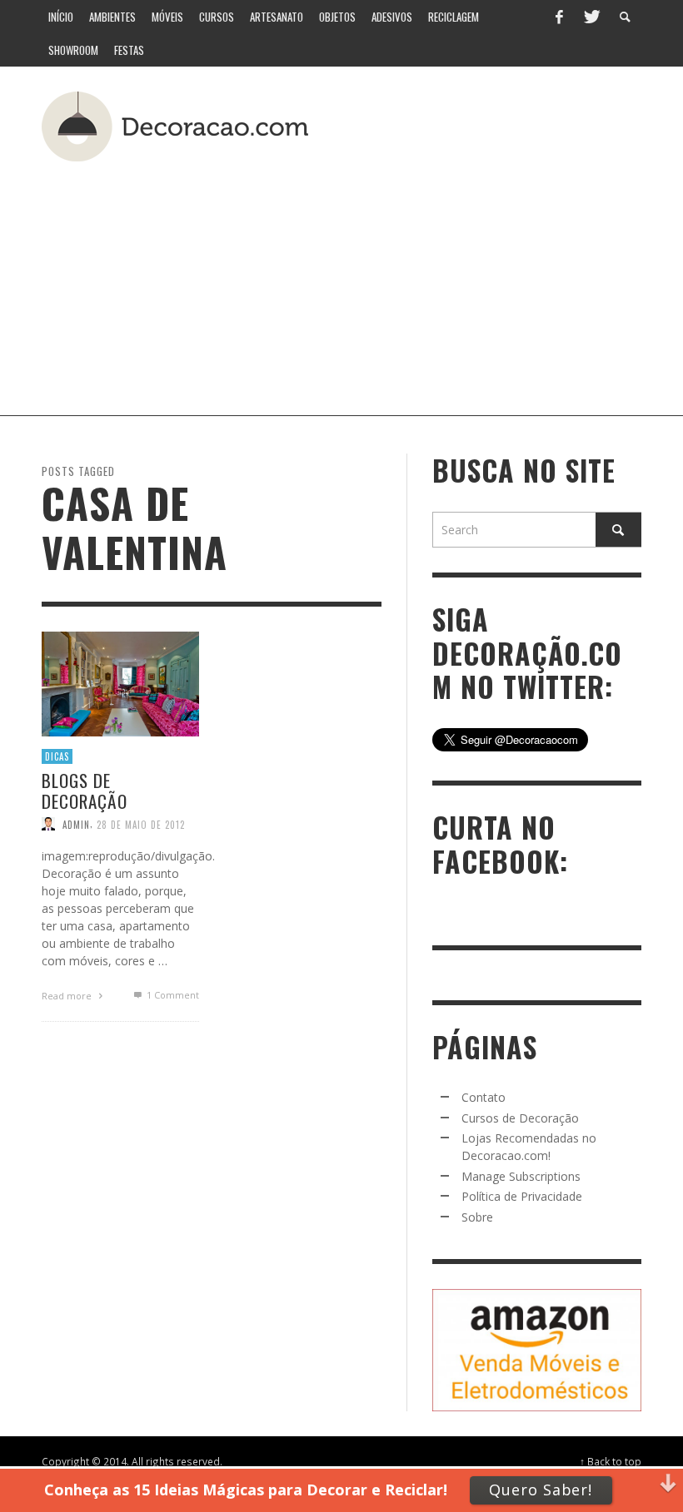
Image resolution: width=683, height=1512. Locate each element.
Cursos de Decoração (520, 1118)
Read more (68, 995)
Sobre (477, 1217)
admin (76, 823)
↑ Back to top (610, 1461)
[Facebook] (559, 16)
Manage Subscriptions (521, 1176)
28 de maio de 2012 (141, 823)
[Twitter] (590, 16)
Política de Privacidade (521, 1196)
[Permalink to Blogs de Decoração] (120, 682)
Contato (483, 1097)
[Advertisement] (395, 282)
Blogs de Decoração (84, 790)
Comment (172, 995)
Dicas (57, 755)
